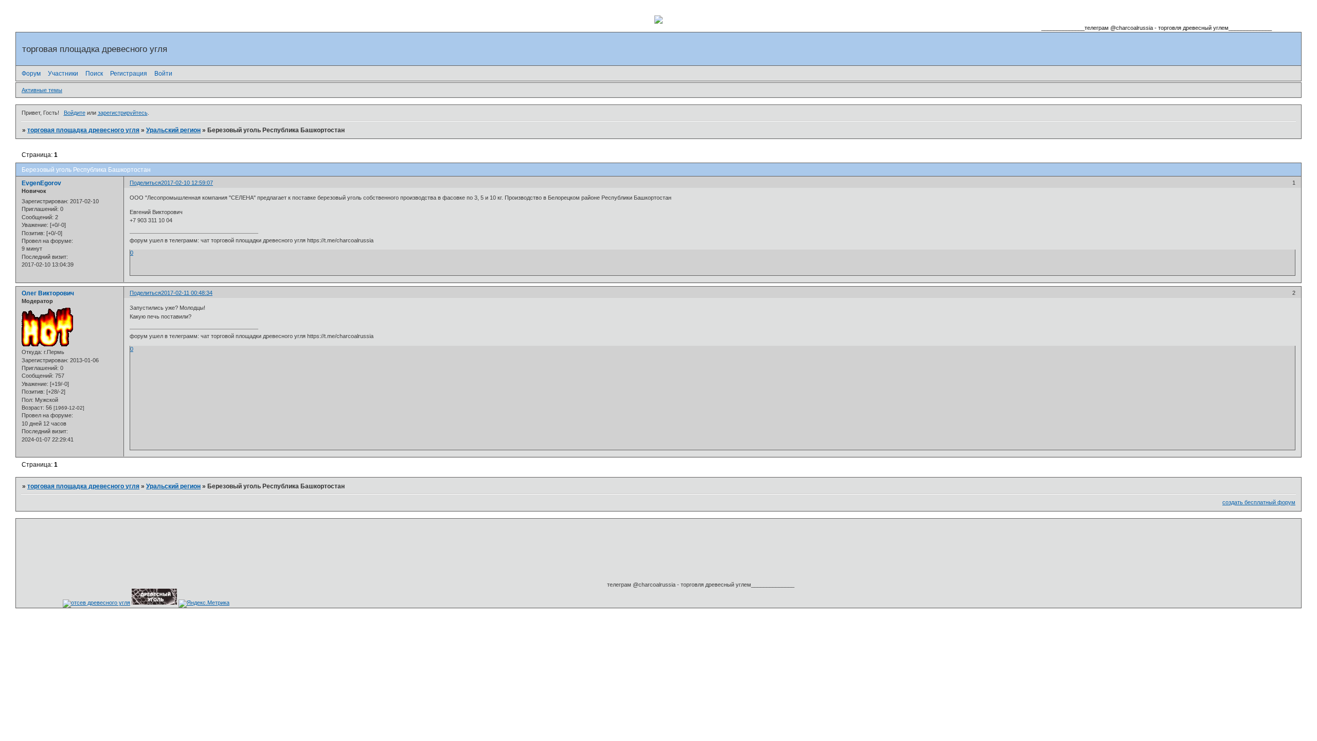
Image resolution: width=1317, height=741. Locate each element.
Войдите (74, 113)
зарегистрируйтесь (123, 113)
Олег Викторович (48, 293)
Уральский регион (173, 130)
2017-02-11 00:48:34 (186, 293)
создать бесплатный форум (1258, 502)
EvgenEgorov (41, 183)
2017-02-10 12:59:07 (187, 183)
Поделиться (145, 183)
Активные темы (42, 90)
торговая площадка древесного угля (83, 130)
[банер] (154, 602)
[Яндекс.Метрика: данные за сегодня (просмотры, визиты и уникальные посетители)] (204, 603)
